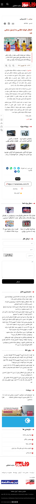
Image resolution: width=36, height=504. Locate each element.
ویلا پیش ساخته (27, 435)
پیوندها (15, 472)
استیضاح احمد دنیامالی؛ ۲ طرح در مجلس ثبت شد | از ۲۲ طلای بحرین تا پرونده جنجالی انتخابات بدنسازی (17, 397)
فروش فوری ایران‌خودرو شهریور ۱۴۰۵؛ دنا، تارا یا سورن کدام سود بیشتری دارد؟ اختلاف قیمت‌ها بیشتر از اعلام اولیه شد (17, 367)
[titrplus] (30, 482)
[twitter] (15, 168)
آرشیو (20, 472)
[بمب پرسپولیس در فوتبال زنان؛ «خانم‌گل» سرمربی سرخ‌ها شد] (9, 210)
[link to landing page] (23, 4)
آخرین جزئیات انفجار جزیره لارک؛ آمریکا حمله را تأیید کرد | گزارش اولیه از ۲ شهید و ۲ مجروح (17, 313)
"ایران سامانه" (14, 491)
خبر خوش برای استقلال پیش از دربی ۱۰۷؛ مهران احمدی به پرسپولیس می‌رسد (17, 373)
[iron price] (1, 131)
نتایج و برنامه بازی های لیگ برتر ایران (21, 448)
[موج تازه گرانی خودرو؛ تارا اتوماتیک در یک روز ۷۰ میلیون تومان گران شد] (11, 147)
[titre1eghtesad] (9, 482)
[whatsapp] (11, 168)
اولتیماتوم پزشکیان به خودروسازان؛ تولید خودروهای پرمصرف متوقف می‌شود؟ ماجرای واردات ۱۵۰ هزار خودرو (17, 338)
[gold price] (1, 124)
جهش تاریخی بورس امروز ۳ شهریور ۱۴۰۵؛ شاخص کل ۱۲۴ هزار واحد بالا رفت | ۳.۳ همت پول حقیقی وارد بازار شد (17, 380)
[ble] (18, 171)
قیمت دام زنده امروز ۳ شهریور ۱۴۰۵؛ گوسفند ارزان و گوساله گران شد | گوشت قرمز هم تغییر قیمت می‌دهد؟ (17, 356)
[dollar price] (1, 120)
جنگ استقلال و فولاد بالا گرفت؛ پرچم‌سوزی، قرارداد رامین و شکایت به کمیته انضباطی (18, 303)
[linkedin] (7, 168)
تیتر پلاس (28, 453)
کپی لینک (18, 179)
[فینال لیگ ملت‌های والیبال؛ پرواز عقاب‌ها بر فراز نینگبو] (26, 210)
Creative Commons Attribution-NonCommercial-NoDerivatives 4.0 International (18, 498)
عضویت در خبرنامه (7, 472)
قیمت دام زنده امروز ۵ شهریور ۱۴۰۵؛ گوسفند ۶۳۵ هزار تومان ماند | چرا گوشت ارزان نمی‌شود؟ (17, 361)
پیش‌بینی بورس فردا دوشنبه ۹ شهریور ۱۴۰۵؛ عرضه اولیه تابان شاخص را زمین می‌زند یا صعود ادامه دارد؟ (17, 323)
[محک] (18, 411)
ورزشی (30, 19)
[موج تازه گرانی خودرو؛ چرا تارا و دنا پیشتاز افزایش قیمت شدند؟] (25, 147)
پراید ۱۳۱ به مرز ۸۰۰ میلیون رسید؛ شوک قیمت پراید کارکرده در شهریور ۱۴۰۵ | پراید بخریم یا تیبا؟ (18, 328)
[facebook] (15, 171)
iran (2, 494)
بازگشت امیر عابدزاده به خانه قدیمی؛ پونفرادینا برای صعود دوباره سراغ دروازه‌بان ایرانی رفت (18, 298)
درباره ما (32, 472)
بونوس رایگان (27, 439)
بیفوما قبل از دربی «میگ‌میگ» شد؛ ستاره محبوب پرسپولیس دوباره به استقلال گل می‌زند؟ (19, 333)
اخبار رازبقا (28, 444)
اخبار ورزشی (23, 19)
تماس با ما (25, 472)
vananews (14, 494)
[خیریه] (18, 422)
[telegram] (18, 168)
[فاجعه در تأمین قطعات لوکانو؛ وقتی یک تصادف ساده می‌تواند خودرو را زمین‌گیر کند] (11, 133)
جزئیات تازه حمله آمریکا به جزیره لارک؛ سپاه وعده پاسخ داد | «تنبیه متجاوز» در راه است (17, 308)
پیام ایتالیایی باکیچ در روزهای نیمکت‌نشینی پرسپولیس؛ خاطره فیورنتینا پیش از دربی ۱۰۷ (17, 343)
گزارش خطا (16, 193)
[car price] (1, 127)
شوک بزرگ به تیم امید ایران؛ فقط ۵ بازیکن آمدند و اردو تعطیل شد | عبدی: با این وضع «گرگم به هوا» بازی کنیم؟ (17, 318)
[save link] (9, 23)
